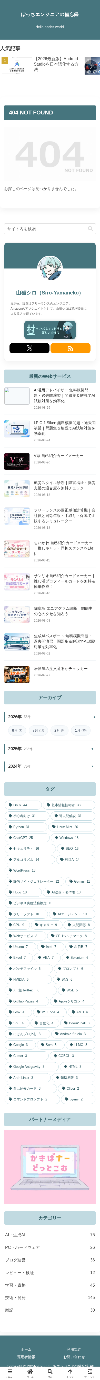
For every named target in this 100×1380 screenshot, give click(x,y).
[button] (90, 66)
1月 (81, 730)
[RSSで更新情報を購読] (71, 348)
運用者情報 (26, 1357)
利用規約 (74, 1349)
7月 (38, 730)
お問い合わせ (74, 1357)
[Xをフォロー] (29, 348)
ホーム (26, 1349)
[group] (41, 67)
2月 (59, 730)
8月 (17, 730)
